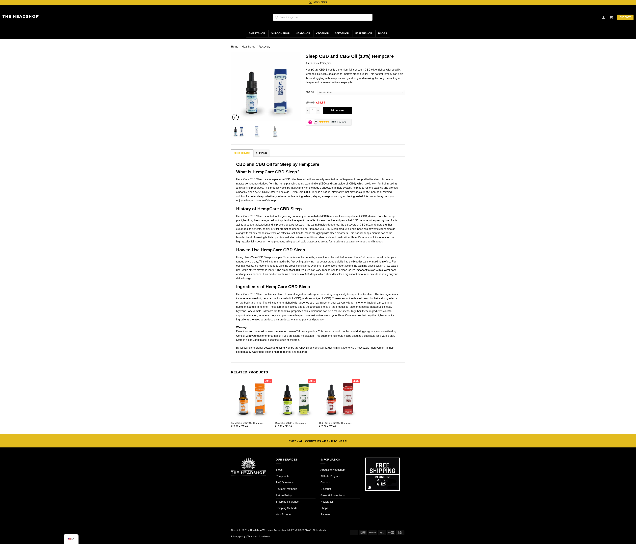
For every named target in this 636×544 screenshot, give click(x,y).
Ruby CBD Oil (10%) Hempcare (335, 423)
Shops (324, 508)
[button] (611, 17)
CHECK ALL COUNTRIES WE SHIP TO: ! (318, 441)
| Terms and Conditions (257, 536)
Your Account (283, 514)
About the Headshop (332, 469)
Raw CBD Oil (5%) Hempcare (290, 423)
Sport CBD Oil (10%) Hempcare (247, 423)
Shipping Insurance (287, 501)
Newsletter (326, 501)
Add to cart (337, 110)
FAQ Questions (285, 482)
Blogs (382, 33)
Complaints (282, 476)
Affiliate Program (330, 476)
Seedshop (342, 33)
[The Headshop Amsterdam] (20, 16)
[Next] (295, 86)
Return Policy (284, 495)
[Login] (603, 17)
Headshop (303, 33)
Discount (325, 489)
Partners (325, 514)
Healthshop (363, 33)
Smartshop (257, 33)
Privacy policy (238, 536)
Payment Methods (286, 489)
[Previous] (237, 86)
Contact (325, 482)
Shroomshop (280, 33)
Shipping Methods (286, 508)
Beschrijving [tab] (242, 153)
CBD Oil (310, 92)
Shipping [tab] (261, 153)
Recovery (264, 46)
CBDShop (322, 33)
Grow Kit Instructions (332, 495)
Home (234, 46)
